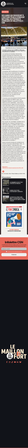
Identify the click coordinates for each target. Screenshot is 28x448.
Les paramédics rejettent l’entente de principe (16, 183)
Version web (17, 231)
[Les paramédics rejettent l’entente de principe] (6, 182)
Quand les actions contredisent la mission (16, 191)
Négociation (4, 166)
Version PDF (11, 231)
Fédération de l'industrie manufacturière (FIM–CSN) (12, 168)
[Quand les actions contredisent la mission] (6, 190)
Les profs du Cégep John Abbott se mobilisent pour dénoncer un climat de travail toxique (17, 199)
